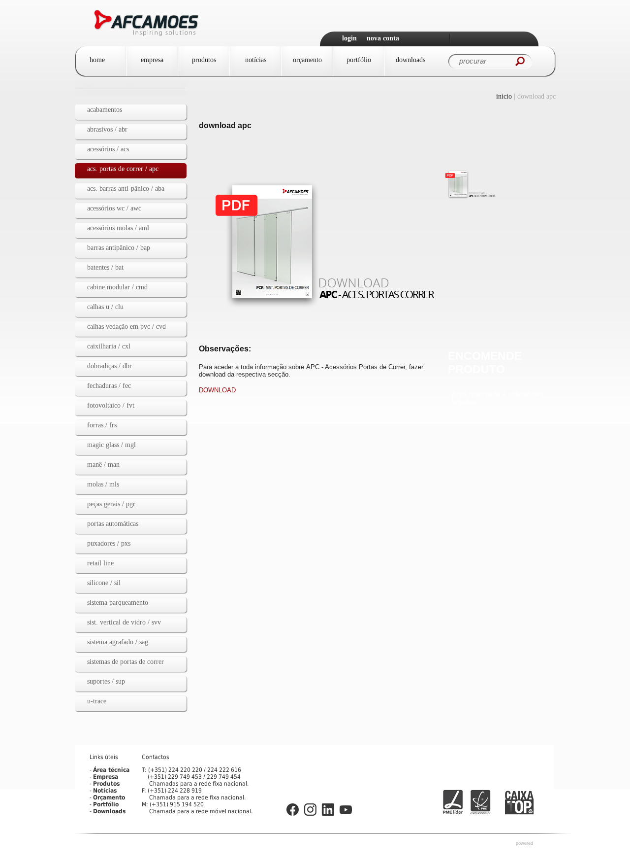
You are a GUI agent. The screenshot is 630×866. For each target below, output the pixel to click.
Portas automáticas (112, 523)
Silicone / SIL (104, 583)
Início (504, 96)
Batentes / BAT (105, 267)
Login (349, 38)
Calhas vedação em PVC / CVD (126, 326)
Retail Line (100, 563)
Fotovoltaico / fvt (110, 405)
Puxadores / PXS (108, 543)
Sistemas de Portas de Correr (125, 661)
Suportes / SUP (106, 681)
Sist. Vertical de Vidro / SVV (124, 622)
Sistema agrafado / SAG (117, 642)
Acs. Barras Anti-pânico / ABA (125, 188)
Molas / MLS (103, 484)
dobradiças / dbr (109, 366)
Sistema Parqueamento (117, 602)
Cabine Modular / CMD (117, 287)
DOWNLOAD (217, 390)
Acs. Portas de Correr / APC (122, 169)
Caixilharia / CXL (108, 346)
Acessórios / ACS (108, 149)
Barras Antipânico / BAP (118, 247)
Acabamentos (104, 109)
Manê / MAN (103, 464)
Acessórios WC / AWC (114, 208)
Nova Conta (383, 38)
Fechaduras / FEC (109, 385)
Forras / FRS (102, 425)
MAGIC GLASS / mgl (111, 445)
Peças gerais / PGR (111, 504)
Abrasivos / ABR (107, 129)
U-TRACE (96, 701)
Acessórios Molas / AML (118, 228)
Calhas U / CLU (105, 307)
